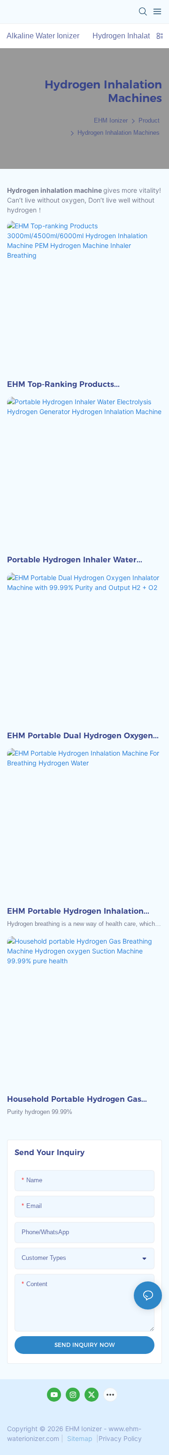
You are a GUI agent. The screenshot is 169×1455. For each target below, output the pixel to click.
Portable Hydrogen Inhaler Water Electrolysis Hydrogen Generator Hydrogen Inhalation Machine (72, 560)
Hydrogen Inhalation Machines (118, 132)
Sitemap (79, 1438)
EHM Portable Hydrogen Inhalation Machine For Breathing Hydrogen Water (75, 912)
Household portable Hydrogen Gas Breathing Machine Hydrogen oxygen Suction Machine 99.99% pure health (80, 1100)
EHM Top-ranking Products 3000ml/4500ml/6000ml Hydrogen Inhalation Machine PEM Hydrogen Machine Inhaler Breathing (75, 385)
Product (149, 120)
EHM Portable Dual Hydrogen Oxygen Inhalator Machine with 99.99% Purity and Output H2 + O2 (81, 736)
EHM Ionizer (111, 120)
